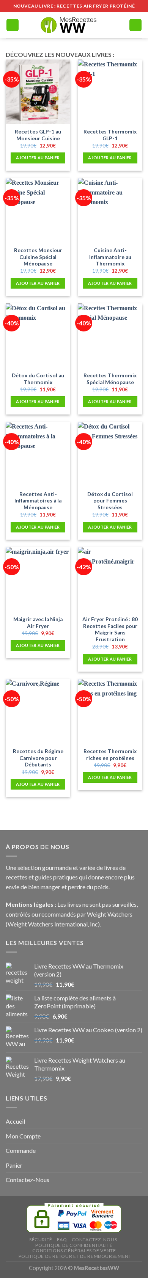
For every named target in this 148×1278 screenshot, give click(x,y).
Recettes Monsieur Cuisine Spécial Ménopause (38, 257)
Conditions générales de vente (74, 1250)
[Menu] (12, 25)
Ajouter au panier (38, 157)
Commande (21, 1150)
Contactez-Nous (27, 1179)
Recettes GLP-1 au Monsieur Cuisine (38, 135)
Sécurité (40, 1239)
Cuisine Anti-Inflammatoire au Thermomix (110, 257)
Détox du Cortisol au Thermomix (38, 378)
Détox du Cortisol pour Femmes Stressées (110, 500)
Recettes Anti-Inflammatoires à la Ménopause (37, 500)
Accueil (15, 1121)
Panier (14, 1165)
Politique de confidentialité (73, 1245)
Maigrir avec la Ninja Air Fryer (38, 622)
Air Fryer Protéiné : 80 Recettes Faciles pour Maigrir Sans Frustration (110, 629)
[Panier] (135, 25)
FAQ (62, 1239)
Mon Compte (23, 1136)
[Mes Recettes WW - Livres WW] (74, 25)
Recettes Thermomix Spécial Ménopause (110, 378)
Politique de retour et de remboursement (75, 1256)
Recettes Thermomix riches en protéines (110, 754)
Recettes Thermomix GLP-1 (110, 135)
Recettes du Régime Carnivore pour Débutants (38, 758)
